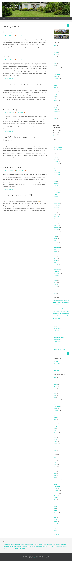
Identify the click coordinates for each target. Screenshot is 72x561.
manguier (18, 546)
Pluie (55, 103)
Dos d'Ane (67, 304)
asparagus (63, 300)
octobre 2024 (56, 168)
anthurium (59, 300)
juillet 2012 (56, 234)
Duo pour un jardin (57, 328)
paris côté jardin (57, 339)
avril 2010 (55, 284)
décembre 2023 (57, 172)
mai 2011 (55, 256)
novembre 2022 (57, 192)
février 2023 (56, 185)
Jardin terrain (56, 81)
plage (66, 309)
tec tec (54, 313)
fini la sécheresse (11, 32)
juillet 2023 (56, 179)
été (66, 315)
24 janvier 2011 (11, 59)
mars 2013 (56, 220)
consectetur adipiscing (36, 557)
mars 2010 (56, 286)
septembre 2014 (57, 207)
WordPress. (40, 559)
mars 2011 (56, 260)
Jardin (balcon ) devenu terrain (12, 5)
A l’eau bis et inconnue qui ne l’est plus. (22, 83)
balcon (66, 300)
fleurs (55, 65)
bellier (68, 300)
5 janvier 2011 (11, 170)
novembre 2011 (57, 247)
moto (55, 87)
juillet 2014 (56, 209)
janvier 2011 (56, 264)
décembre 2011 (57, 245)
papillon (62, 309)
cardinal (65, 302)
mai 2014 (55, 212)
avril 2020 (55, 201)
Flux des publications (58, 145)
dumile (54, 306)
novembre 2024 (57, 166)
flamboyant (58, 306)
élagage (55, 61)
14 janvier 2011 (11, 143)
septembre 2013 (57, 216)
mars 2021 (56, 198)
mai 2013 (55, 218)
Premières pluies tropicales (16, 167)
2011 (5, 20)
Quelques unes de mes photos (59, 349)
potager (55, 109)
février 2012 (56, 240)
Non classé (56, 91)
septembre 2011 (57, 249)
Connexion (56, 143)
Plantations (56, 100)
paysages (21, 112)
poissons (55, 105)
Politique (55, 107)
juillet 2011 (56, 251)
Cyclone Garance (57, 363)
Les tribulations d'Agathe (59, 337)
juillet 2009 (56, 291)
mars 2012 (56, 238)
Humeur (55, 72)
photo (64, 309)
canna (63, 302)
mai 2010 (55, 282)
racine (64, 311)
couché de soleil (57, 304)
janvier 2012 (56, 242)
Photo (55, 96)
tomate (59, 313)
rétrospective (56, 116)
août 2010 (56, 275)
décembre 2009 (57, 289)
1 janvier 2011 (11, 197)
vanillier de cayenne (60, 315)
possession (58, 311)
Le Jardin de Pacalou (58, 332)
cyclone (55, 56)
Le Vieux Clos (56, 335)
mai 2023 (55, 181)
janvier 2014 (56, 214)
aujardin (55, 326)
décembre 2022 (57, 190)
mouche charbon (58, 309)
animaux (55, 48)
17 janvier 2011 (11, 86)
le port (66, 308)
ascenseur (56, 52)
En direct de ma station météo (59, 135)
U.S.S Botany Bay (57, 341)
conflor (54, 304)
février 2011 (56, 262)
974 (54, 300)
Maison (55, 85)
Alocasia (56, 300)
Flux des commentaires (58, 147)
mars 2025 (56, 157)
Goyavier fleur (56, 370)
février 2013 (56, 223)
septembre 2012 (57, 231)
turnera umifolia (64, 546)
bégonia (60, 302)
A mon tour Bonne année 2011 (18, 194)
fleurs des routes (57, 67)
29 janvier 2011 (11, 35)
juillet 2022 (56, 196)
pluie (56, 311)
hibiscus (64, 306)
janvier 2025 (56, 161)
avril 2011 (55, 258)
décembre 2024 (57, 163)
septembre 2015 (57, 203)
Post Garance (56, 361)
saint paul (67, 311)
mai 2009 (55, 293)
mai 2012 (55, 236)
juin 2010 (55, 280)
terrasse (55, 118)
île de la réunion (19, 549)
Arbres (55, 50)
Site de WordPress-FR (58, 149)
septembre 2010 (57, 273)
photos (21, 86)
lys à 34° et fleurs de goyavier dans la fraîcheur (21, 139)
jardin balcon (19, 35)
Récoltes (55, 113)
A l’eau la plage (10, 109)
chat (67, 302)
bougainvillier (56, 302)
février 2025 (56, 159)
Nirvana (36, 559)
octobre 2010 (56, 271)
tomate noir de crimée (64, 313)
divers (17, 170)
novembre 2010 (57, 269)
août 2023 (56, 177)
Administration (56, 534)
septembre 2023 (57, 174)
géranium (61, 306)
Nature (55, 89)
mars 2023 (56, 183)
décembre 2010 (57, 267)
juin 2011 (55, 253)
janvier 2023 (56, 188)
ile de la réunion (59, 308)
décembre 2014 (57, 205)
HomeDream (56, 330)
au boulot (8, 56)
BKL (5, 35)
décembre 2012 (57, 227)
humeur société (57, 74)
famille (18, 86)
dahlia (64, 304)
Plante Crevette (33, 546)
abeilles (55, 45)
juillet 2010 (56, 278)
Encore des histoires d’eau (59, 368)
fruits (55, 70)
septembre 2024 (57, 170)
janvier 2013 (56, 225)
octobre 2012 (56, 229)
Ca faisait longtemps (58, 365)
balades (18, 112)
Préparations (56, 111)
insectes (55, 76)
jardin (63, 308)
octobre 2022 (56, 194)
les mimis (55, 83)
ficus (56, 306)
